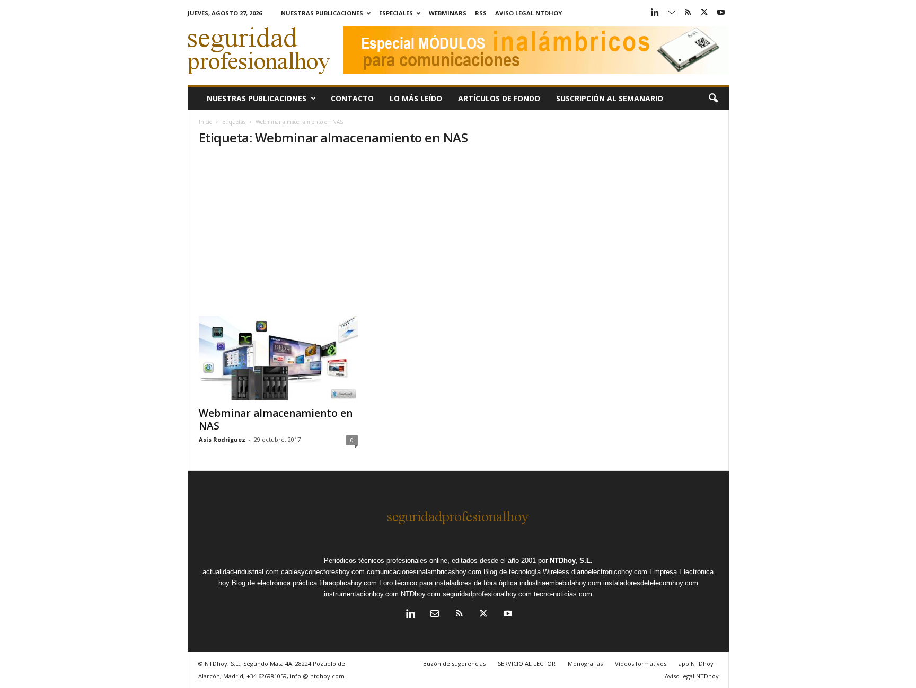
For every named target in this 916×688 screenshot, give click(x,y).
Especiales (396, 13)
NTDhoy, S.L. (571, 561)
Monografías (585, 663)
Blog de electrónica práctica (274, 583)
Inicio (205, 122)
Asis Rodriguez (222, 439)
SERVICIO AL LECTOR (527, 663)
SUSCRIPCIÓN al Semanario (609, 98)
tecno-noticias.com (563, 594)
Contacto (352, 98)
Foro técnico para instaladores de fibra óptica (448, 583)
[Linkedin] (655, 13)
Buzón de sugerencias (454, 663)
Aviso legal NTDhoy (528, 13)
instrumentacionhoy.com (361, 594)
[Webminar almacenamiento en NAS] (278, 358)
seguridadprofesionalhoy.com (487, 594)
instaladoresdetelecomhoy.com (650, 583)
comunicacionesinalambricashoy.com (424, 572)
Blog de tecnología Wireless (526, 572)
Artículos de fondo (499, 98)
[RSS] (688, 13)
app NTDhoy (696, 663)
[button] (713, 98)
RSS (481, 13)
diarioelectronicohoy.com (609, 572)
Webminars (447, 13)
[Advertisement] (458, 236)
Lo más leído (416, 98)
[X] (704, 13)
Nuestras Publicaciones (322, 13)
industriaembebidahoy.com (560, 583)
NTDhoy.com (421, 594)
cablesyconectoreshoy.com (323, 572)
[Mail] (671, 13)
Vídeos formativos (640, 663)
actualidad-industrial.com (240, 572)
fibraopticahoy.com (348, 583)
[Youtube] (721, 13)
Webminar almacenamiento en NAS (276, 419)
